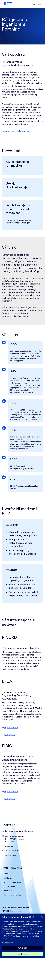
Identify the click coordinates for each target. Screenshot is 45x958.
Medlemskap (9, 878)
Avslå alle (22, 948)
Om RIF (7, 874)
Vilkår (36, 936)
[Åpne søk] (34, 4)
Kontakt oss (8, 891)
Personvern (26, 936)
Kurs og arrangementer (13, 882)
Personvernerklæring (12, 895)
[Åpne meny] (39, 4)
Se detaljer (6, 943)
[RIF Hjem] (7, 4)
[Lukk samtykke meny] (41, 916)
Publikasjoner (9, 886)
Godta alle (22, 954)
